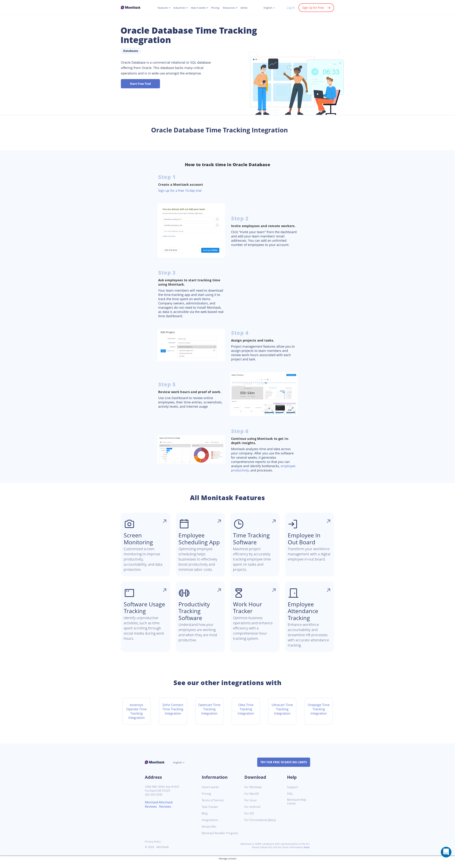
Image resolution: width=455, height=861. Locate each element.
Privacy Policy (153, 841)
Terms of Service (213, 800)
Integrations (210, 820)
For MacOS (251, 794)
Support (292, 787)
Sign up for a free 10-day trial (180, 190)
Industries (179, 8)
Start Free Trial (140, 84)
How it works (198, 8)
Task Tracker (210, 807)
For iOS (249, 813)
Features (163, 8)
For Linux (250, 800)
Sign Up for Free (313, 8)
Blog (205, 813)
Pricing (215, 8)
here (306, 847)
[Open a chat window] (446, 852)
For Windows (253, 787)
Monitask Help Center (296, 801)
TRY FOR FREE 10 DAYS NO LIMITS (283, 762)
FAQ (289, 794)
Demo (243, 8)
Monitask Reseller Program (220, 833)
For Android (252, 807)
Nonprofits (209, 826)
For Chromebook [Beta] (260, 820)
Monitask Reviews (152, 804)
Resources (229, 8)
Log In (291, 8)
